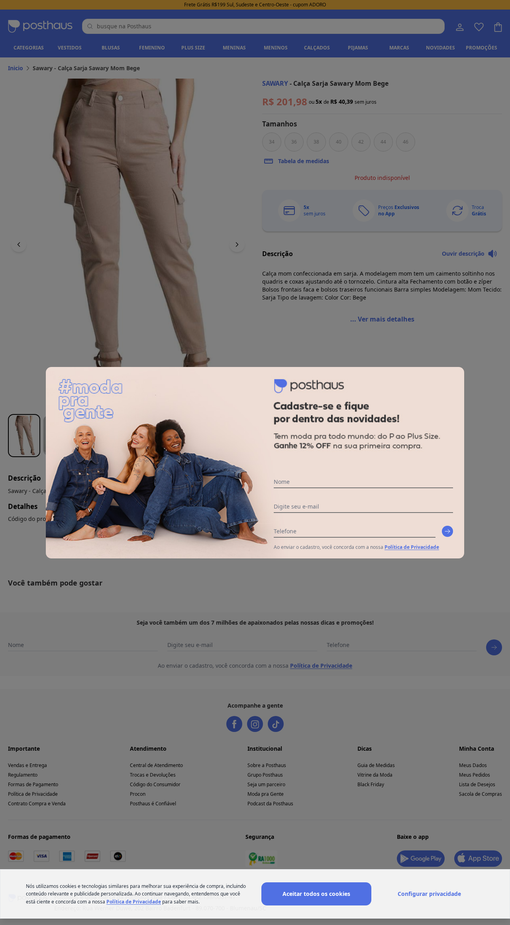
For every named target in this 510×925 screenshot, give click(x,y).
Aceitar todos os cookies (316, 893)
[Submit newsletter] (447, 531)
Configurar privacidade (429, 893)
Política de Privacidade (411, 547)
